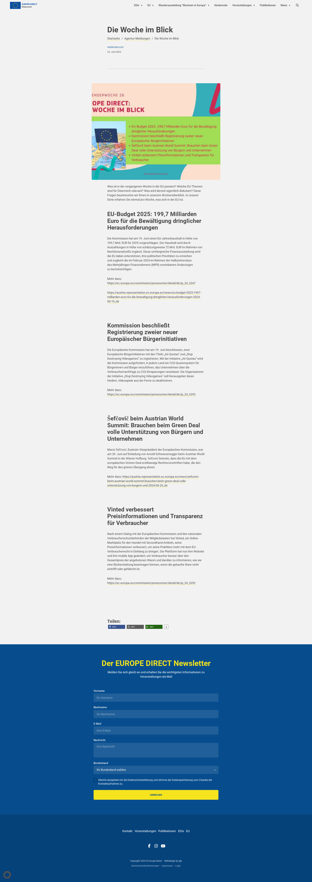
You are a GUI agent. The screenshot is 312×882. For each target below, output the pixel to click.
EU (148, 5)
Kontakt (127, 831)
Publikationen (268, 5)
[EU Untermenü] (153, 5)
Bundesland (101, 763)
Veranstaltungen (242, 5)
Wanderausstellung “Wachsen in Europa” (182, 5)
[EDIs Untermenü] (142, 5)
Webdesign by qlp (173, 861)
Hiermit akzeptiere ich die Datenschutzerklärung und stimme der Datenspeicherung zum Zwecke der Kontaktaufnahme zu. (155, 781)
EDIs (136, 5)
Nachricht (99, 740)
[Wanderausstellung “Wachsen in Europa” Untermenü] (208, 5)
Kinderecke (221, 5)
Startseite (113, 38)
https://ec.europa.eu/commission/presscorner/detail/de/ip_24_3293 (151, 394)
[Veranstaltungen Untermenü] (254, 5)
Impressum (167, 865)
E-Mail (97, 724)
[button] (116, 627)
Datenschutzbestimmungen (145, 865)
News (284, 5)
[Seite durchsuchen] (297, 5)
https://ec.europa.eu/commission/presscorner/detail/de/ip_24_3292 (151, 583)
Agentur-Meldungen (137, 38)
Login (178, 865)
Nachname (100, 707)
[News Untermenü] (289, 5)
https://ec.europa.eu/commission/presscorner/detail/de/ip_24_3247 (151, 283)
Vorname (99, 691)
